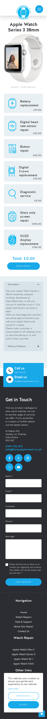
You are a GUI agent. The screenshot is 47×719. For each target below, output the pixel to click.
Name (9, 476)
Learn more (13, 689)
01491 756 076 (20, 372)
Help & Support (23, 621)
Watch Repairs (24, 617)
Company (10, 506)
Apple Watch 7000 (23, 663)
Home (23, 612)
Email (8, 491)
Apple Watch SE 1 (23, 658)
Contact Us (24, 631)
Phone (9, 521)
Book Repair (23, 266)
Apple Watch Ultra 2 (23, 649)
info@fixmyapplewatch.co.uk (26, 381)
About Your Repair (23, 626)
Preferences (23, 696)
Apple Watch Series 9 (23, 654)
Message (9, 536)
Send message (23, 582)
